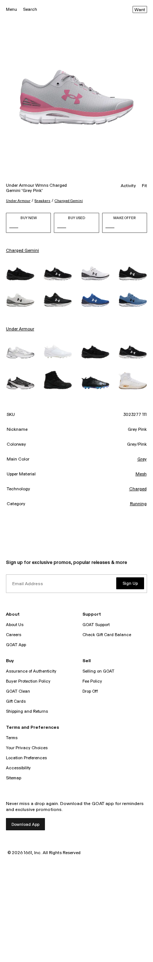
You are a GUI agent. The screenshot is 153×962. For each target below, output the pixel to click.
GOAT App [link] (16, 645)
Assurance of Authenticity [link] (31, 671)
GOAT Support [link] (96, 625)
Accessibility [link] (18, 768)
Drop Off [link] (90, 691)
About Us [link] (14, 625)
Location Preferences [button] (26, 758)
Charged (138, 489)
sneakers (43, 201)
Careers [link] (13, 635)
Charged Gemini (69, 201)
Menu (11, 9)
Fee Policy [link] (92, 681)
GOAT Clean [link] (18, 691)
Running (138, 504)
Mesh (141, 474)
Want (139, 10)
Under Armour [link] (20, 329)
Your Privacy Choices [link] (27, 748)
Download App (25, 824)
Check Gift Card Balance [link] (106, 635)
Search (30, 9)
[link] (20, 273)
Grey (142, 459)
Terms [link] (11, 738)
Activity (128, 186)
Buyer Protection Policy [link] (28, 681)
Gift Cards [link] (16, 701)
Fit (144, 186)
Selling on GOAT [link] (98, 671)
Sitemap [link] (13, 778)
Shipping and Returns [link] (27, 711)
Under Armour (18, 201)
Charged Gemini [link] (22, 250)
